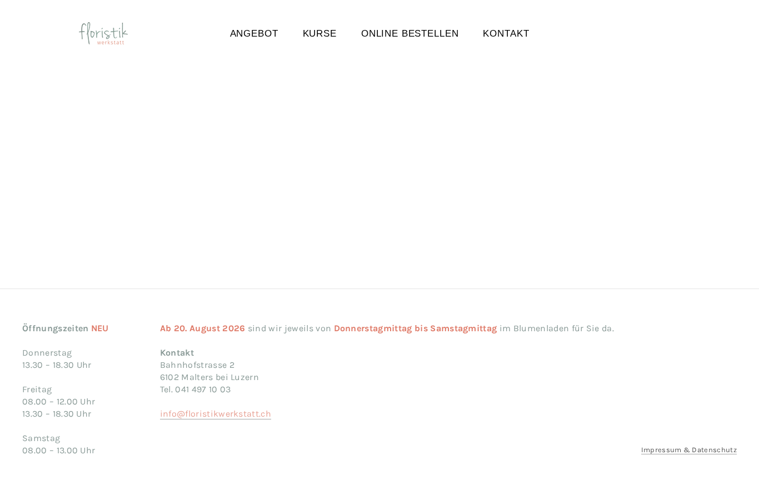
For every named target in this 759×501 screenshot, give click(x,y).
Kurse (320, 33)
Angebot (254, 33)
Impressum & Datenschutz (689, 450)
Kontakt (506, 33)
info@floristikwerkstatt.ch (215, 413)
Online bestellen (410, 33)
